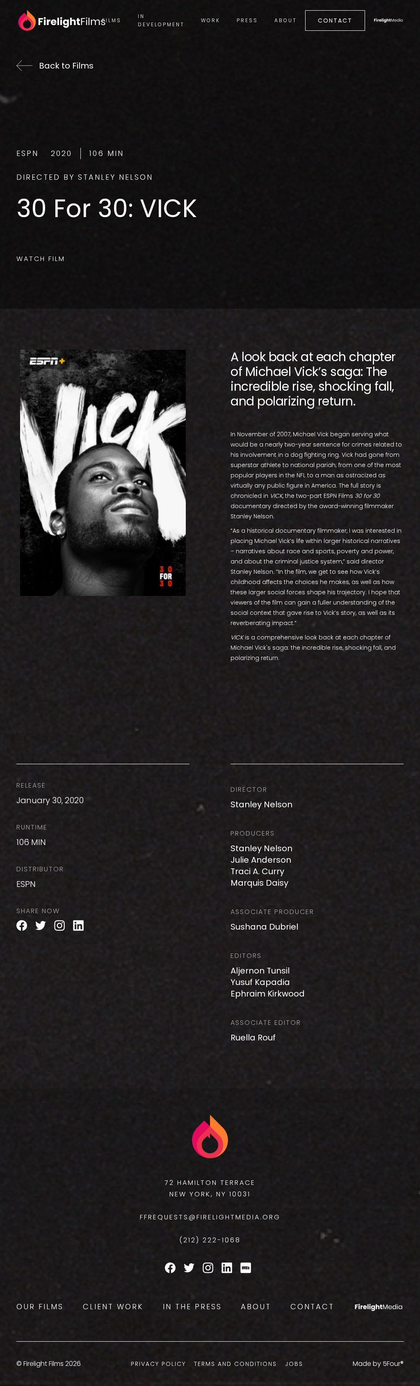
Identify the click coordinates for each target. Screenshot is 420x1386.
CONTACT (335, 20)
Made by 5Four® (378, 1363)
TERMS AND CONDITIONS (235, 1364)
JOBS (294, 1364)
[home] (55, 21)
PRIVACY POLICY (158, 1364)
